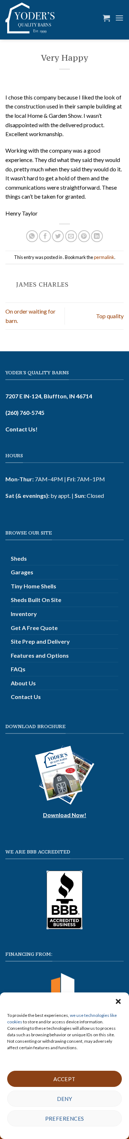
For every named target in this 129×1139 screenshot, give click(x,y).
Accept (64, 1079)
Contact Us (26, 696)
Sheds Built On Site (36, 599)
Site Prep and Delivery (40, 641)
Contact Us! (21, 429)
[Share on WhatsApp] (32, 236)
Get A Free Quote (34, 627)
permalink (104, 257)
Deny (64, 1099)
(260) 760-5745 (24, 412)
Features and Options (40, 655)
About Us (23, 683)
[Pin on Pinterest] (84, 236)
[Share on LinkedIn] (97, 236)
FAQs (18, 669)
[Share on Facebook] (45, 236)
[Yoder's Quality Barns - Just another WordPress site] (30, 18)
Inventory (24, 613)
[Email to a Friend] (71, 236)
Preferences (64, 1118)
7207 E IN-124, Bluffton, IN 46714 (48, 396)
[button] (118, 1001)
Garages (22, 572)
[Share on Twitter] (58, 236)
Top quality (110, 315)
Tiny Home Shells (33, 586)
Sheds (19, 558)
